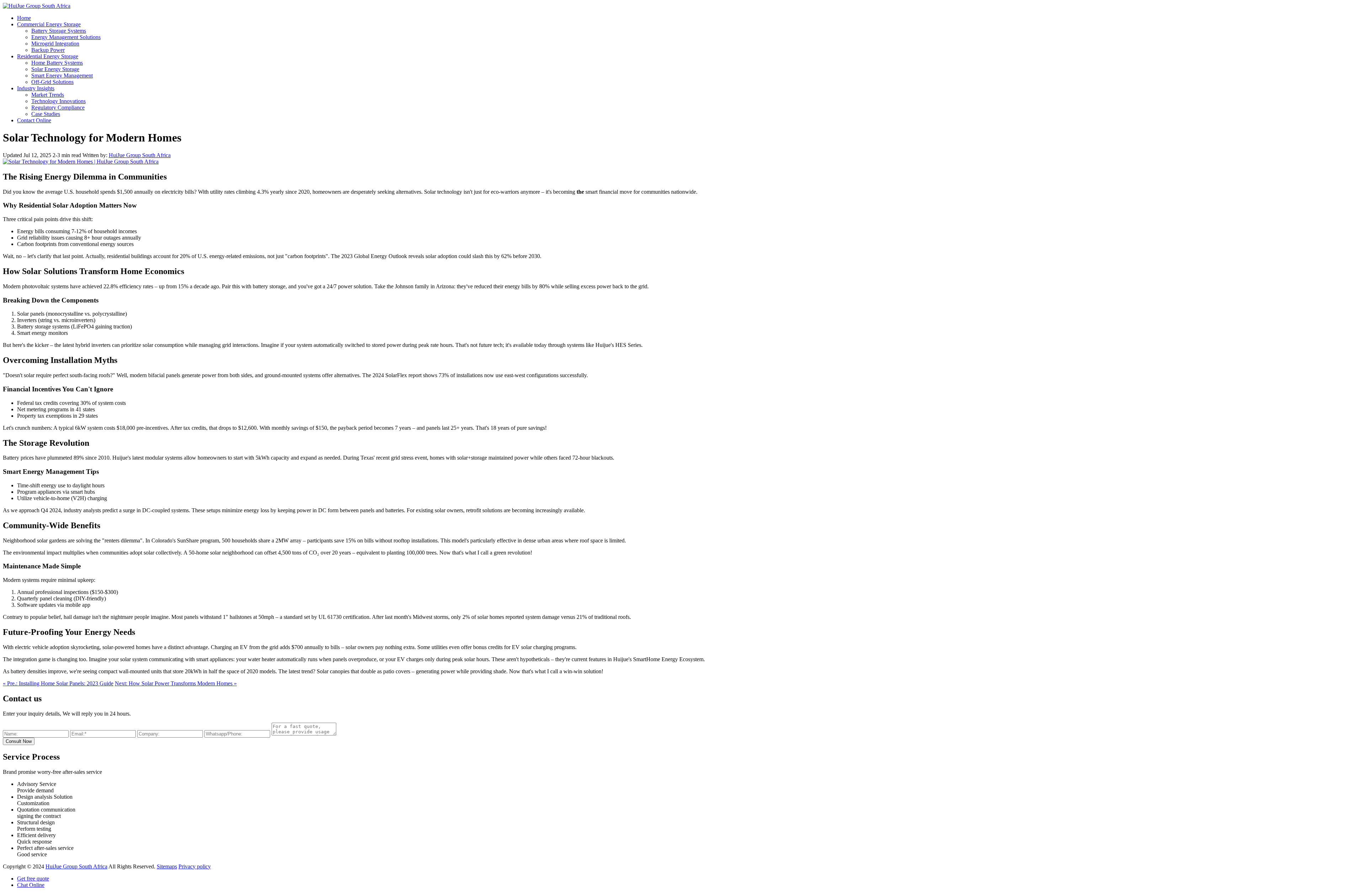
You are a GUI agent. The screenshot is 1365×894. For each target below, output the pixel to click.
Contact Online (34, 120)
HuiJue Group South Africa (140, 155)
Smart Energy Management (62, 76)
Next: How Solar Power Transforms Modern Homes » (176, 683)
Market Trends (47, 95)
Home (24, 18)
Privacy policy (194, 866)
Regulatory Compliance (58, 108)
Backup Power (48, 50)
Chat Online (30, 885)
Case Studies (45, 114)
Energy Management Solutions (66, 37)
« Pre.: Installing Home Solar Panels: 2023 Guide (58, 683)
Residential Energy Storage (47, 56)
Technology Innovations (58, 101)
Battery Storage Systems (58, 31)
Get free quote (33, 879)
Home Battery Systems (57, 63)
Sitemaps (167, 866)
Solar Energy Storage (55, 69)
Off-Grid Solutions (52, 82)
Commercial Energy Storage (49, 24)
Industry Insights (35, 88)
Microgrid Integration (55, 44)
